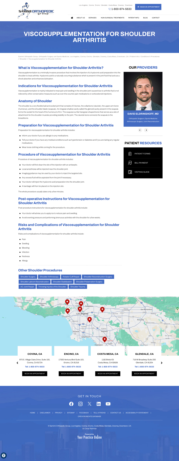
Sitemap (71, 413)
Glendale (104, 5)
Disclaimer (45, 413)
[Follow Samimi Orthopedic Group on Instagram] (80, 404)
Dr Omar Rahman (89, 429)
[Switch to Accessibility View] (4, 455)
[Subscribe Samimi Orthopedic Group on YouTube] (108, 404)
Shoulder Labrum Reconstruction (34, 282)
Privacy (58, 413)
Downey (121, 5)
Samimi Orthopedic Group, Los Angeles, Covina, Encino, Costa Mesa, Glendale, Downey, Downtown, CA (90, 426)
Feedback (84, 413)
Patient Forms (142, 154)
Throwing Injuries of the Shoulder (52, 287)
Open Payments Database (89, 416)
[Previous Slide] (140, 130)
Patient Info (133, 18)
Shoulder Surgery (27, 277)
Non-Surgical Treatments (112, 18)
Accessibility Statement (137, 413)
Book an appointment (35, 374)
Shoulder (23, 59)
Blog (145, 18)
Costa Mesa (112, 5)
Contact (156, 18)
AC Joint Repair (27, 287)
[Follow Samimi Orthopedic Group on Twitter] (89, 404)
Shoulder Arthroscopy (49, 277)
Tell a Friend (99, 413)
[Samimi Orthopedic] (35, 10)
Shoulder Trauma (77, 287)
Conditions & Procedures (150, 56)
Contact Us (115, 413)
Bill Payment (141, 163)
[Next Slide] (146, 130)
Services (92, 18)
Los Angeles (83, 5)
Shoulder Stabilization (62, 282)
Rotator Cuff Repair (71, 277)
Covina (91, 5)
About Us (81, 18)
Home (72, 18)
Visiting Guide (142, 172)
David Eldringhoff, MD (143, 113)
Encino (97, 5)
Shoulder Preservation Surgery (89, 282)
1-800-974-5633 (121, 9)
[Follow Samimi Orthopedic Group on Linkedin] (99, 404)
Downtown (128, 5)
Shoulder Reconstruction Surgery (98, 277)
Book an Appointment (150, 7)
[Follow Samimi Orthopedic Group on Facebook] (71, 404)
